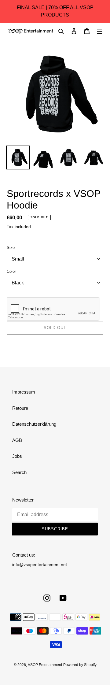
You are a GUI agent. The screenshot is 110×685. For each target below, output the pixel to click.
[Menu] (99, 31)
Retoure (20, 408)
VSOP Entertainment (45, 665)
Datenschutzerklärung (34, 424)
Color (11, 271)
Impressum (23, 391)
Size (11, 247)
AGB (17, 440)
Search (19, 472)
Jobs (17, 456)
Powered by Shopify (80, 665)
